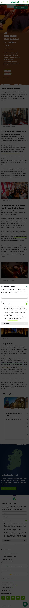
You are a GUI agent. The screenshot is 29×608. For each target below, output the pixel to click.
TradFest (21, 366)
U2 (2, 138)
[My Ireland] (24, 2)
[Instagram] (8, 598)
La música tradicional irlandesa (9, 346)
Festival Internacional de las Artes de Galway (12, 362)
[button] (27, 287)
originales (5, 355)
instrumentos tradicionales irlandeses (14, 237)
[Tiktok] (23, 598)
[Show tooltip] (27, 304)
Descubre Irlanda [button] (7, 488)
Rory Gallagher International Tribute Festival (12, 152)
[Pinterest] (13, 598)
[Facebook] (3, 598)
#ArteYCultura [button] (7, 70)
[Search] (27, 2)
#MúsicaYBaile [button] (7, 73)
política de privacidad (13, 319)
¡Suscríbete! (6, 323)
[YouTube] (18, 598)
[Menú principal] (1, 2)
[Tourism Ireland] (15, 2)
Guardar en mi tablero (20, 7)
